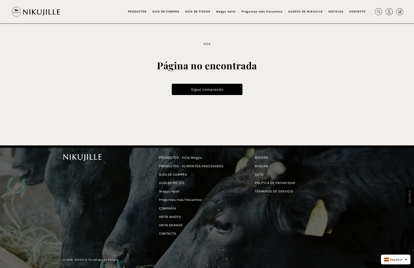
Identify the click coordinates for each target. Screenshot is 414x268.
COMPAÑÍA (167, 208)
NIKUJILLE (81, 259)
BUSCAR (261, 166)
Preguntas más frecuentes (180, 200)
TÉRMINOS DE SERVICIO (274, 191)
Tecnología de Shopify (103, 259)
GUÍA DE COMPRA (173, 175)
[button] (137, 12)
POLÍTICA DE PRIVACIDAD (275, 183)
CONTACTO (167, 234)
